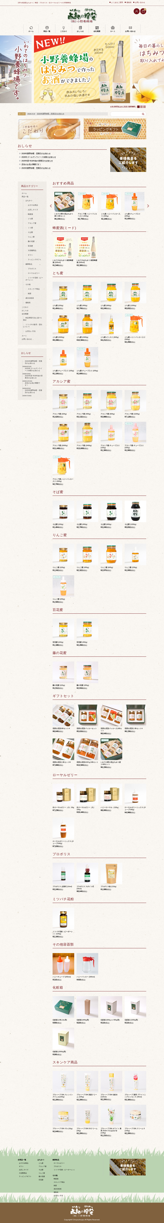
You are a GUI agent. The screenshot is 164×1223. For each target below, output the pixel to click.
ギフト (30, 255)
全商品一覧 (22, 1160)
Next (148, 206)
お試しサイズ (33, 210)
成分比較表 (29, 298)
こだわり (63, 31)
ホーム (31, 31)
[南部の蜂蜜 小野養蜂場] (82, 15)
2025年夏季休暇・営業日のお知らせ (36, 168)
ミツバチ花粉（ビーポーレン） (34, 279)
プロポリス (32, 269)
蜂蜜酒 (30, 214)
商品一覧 (46, 31)
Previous (51, 206)
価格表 (128, 2)
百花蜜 (30, 246)
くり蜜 (30, 228)
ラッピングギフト (34, 259)
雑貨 (29, 293)
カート (112, 31)
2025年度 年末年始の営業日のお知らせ (37, 161)
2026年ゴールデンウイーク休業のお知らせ (38, 157)
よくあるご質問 (117, 2)
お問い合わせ (130, 31)
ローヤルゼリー (34, 273)
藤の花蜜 (31, 241)
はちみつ (28, 200)
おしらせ (80, 31)
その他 (27, 284)
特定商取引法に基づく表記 (32, 319)
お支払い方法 (30, 331)
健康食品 (28, 264)
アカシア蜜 (32, 223)
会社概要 (97, 31)
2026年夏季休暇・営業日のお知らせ (50, 114)
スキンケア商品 (34, 289)
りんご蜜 (31, 237)
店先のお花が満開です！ (31, 164)
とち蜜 (30, 219)
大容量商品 (32, 250)
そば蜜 (30, 232)
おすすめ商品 (33, 205)
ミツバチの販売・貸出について (32, 326)
